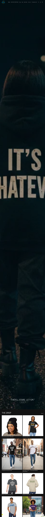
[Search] (38, 2)
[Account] (40, 2)
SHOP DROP (22, 402)
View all (42, 413)
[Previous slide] (3, 426)
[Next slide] (21, 426)
